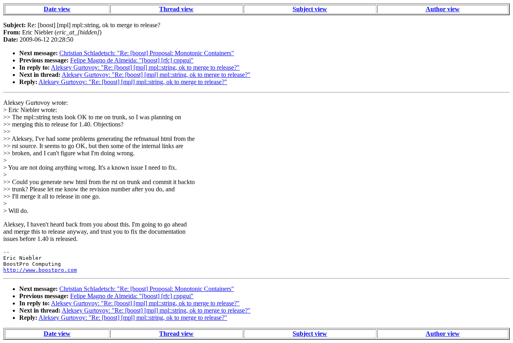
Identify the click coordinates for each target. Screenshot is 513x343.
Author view (443, 9)
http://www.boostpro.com (40, 270)
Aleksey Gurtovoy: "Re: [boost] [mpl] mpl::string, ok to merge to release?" (145, 67)
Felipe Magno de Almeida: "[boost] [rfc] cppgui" (132, 60)
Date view (57, 9)
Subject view (310, 9)
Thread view (176, 9)
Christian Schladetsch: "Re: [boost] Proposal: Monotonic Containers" (146, 53)
